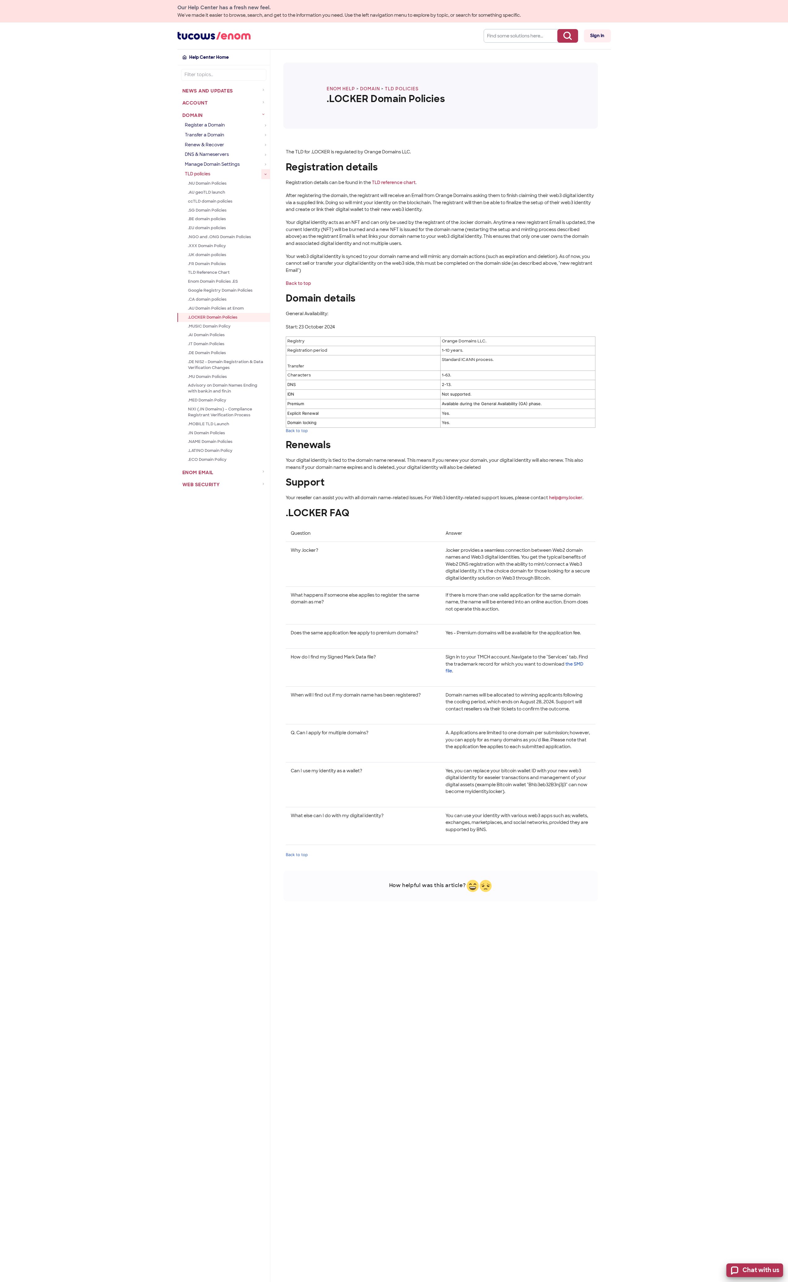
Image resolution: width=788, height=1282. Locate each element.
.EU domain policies (207, 227)
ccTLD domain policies (210, 201)
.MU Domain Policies (207, 376)
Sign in (597, 35)
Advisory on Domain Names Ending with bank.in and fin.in (222, 388)
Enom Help (341, 89)
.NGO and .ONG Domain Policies (219, 236)
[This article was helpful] (473, 886)
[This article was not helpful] (486, 886)
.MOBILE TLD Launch (208, 424)
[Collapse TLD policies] (265, 174)
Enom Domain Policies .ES (213, 281)
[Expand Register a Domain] (265, 125)
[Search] (567, 36)
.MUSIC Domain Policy (209, 326)
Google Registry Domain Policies (220, 290)
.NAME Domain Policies (210, 441)
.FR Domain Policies (207, 263)
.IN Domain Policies (206, 432)
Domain (370, 89)
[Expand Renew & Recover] (265, 145)
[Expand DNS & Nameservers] (265, 155)
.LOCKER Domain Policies (212, 317)
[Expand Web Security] (265, 483)
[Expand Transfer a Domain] (265, 135)
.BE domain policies (207, 218)
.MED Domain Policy (207, 400)
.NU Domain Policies (207, 183)
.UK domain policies (207, 254)
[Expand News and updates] (265, 90)
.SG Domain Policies (207, 210)
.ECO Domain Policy (207, 459)
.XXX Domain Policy (207, 245)
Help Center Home (209, 57)
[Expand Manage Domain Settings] (265, 164)
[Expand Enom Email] (265, 471)
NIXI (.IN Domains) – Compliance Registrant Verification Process (220, 412)
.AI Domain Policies (206, 334)
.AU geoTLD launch (206, 192)
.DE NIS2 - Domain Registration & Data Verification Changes (225, 364)
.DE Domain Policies (207, 352)
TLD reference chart (394, 182)
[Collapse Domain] (265, 114)
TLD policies (402, 89)
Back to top (298, 283)
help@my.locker (565, 497)
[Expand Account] (265, 102)
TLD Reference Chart (209, 272)
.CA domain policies (207, 299)
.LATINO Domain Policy (210, 450)
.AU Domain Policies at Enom (216, 308)
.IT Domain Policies (206, 343)
